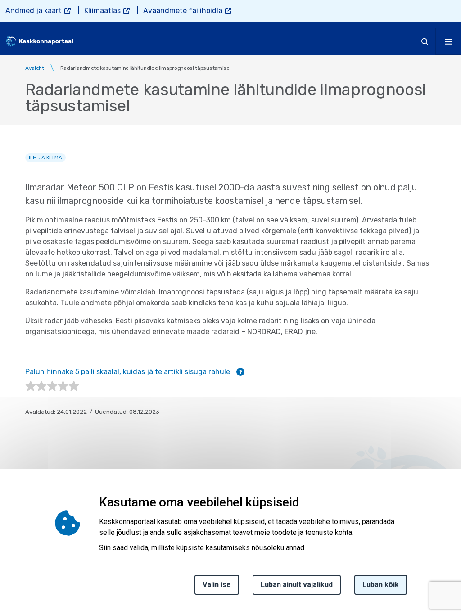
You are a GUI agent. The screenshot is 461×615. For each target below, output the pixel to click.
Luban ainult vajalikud (297, 584)
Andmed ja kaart (33, 10)
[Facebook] (10, 510)
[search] (425, 41)
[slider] (52, 386)
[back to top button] (422, 566)
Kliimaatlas (102, 10)
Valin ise (217, 584)
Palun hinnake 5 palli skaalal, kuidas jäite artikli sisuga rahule (133, 371)
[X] (10, 532)
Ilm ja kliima (45, 157)
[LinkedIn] (10, 554)
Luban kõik (380, 584)
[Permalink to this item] (302, 502)
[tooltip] (240, 372)
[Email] (10, 575)
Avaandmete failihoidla (182, 10)
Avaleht (34, 68)
